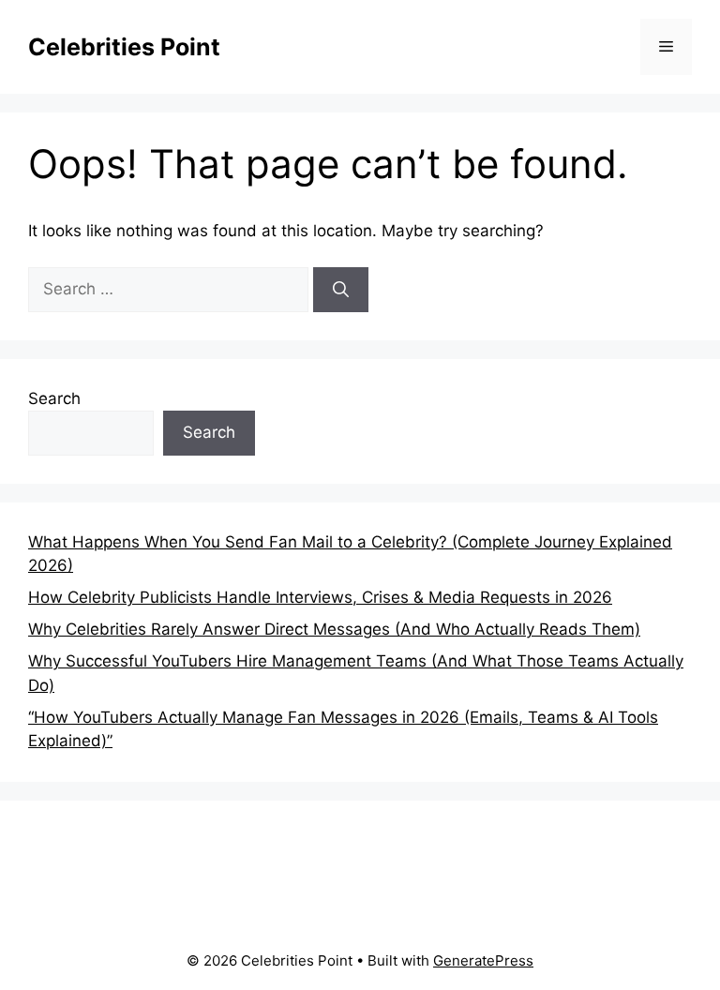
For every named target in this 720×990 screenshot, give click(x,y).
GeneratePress (483, 960)
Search (54, 398)
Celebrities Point (124, 47)
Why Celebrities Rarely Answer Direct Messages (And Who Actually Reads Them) (334, 629)
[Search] (340, 289)
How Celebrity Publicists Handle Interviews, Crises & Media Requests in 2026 (320, 597)
